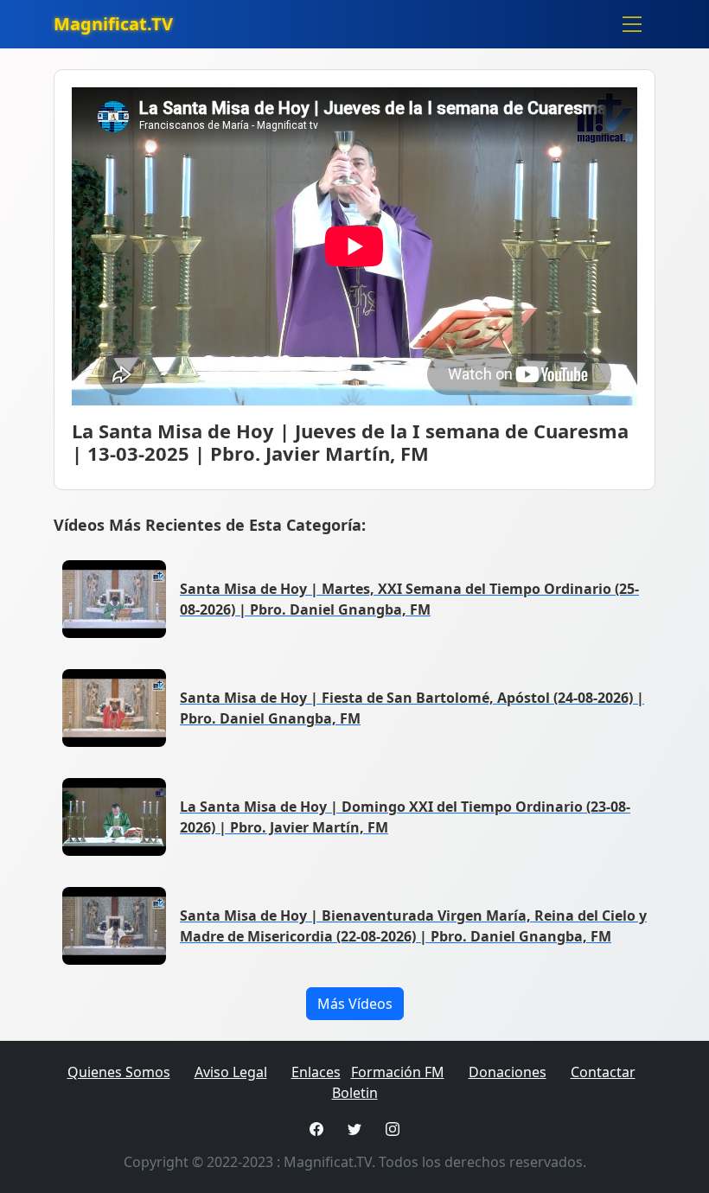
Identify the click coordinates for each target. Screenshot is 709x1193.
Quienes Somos (118, 1071)
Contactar (603, 1071)
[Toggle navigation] (632, 24)
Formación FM (397, 1071)
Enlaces (316, 1071)
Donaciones (507, 1071)
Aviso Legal (231, 1071)
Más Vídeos (355, 1003)
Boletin (355, 1092)
